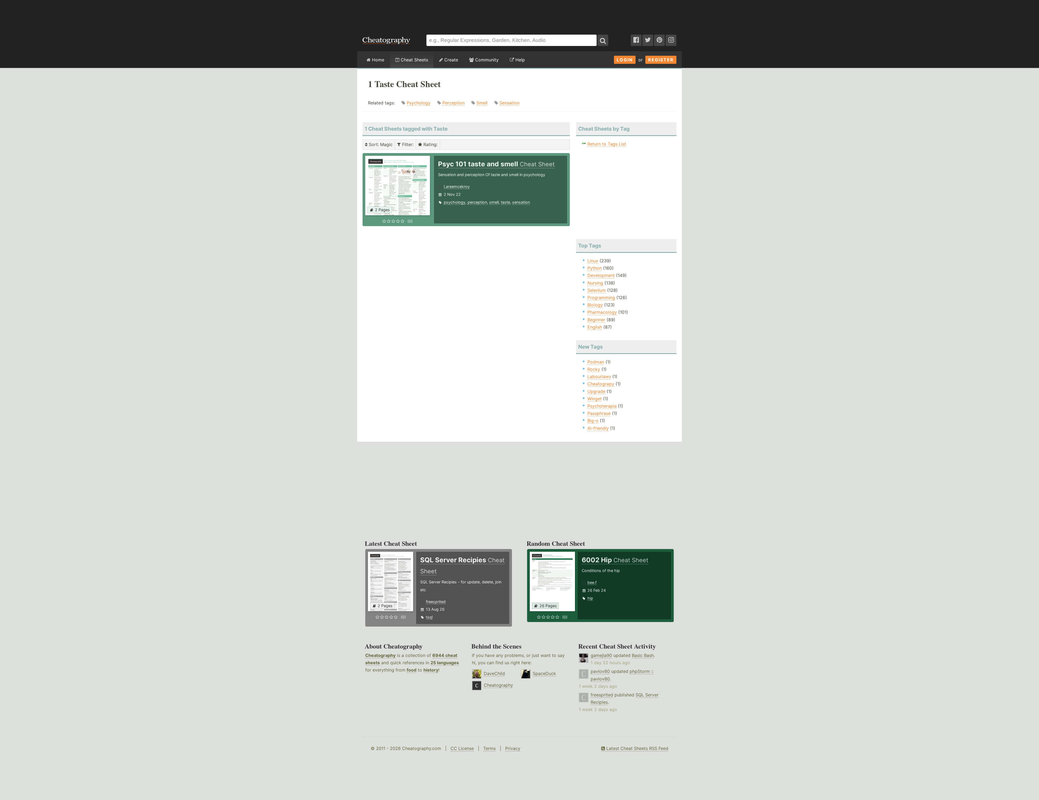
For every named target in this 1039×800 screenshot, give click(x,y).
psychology (454, 202)
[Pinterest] (659, 40)
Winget (594, 398)
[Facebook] (636, 40)
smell (494, 202)
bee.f (592, 582)
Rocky (593, 369)
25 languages (444, 662)
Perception (453, 102)
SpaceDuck (544, 673)
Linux (592, 260)
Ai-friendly (598, 428)
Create (450, 59)
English (594, 327)
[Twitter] (647, 40)
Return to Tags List (606, 144)
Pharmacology (602, 312)
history (430, 670)
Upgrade (596, 391)
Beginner (596, 319)
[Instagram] (671, 40)
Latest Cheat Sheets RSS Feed (636, 748)
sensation (521, 202)
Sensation (509, 102)
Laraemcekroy (457, 186)
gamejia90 (601, 655)
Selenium (596, 290)
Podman (595, 362)
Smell (482, 102)
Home (377, 59)
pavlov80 (600, 671)
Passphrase (599, 413)
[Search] (602, 40)
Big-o (593, 420)
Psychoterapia (602, 406)
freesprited (436, 601)
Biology (595, 305)
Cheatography (380, 655)
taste (505, 202)
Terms (489, 748)
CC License (462, 748)
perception (477, 202)
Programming (601, 297)
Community (486, 59)
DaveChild (494, 673)
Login (625, 59)
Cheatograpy (600, 383)
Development (601, 275)
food (411, 670)
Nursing (595, 283)
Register (661, 59)
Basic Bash (643, 655)
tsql (429, 617)
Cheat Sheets (413, 59)
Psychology (418, 102)
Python (594, 268)
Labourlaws (599, 376)
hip (590, 598)
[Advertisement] (519, 14)
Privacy (512, 748)
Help (519, 59)
